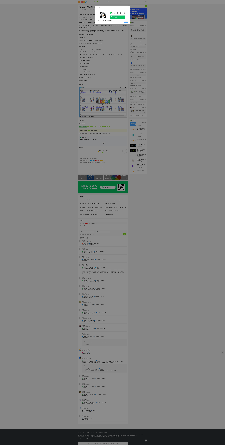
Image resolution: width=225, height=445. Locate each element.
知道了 (126, 22)
